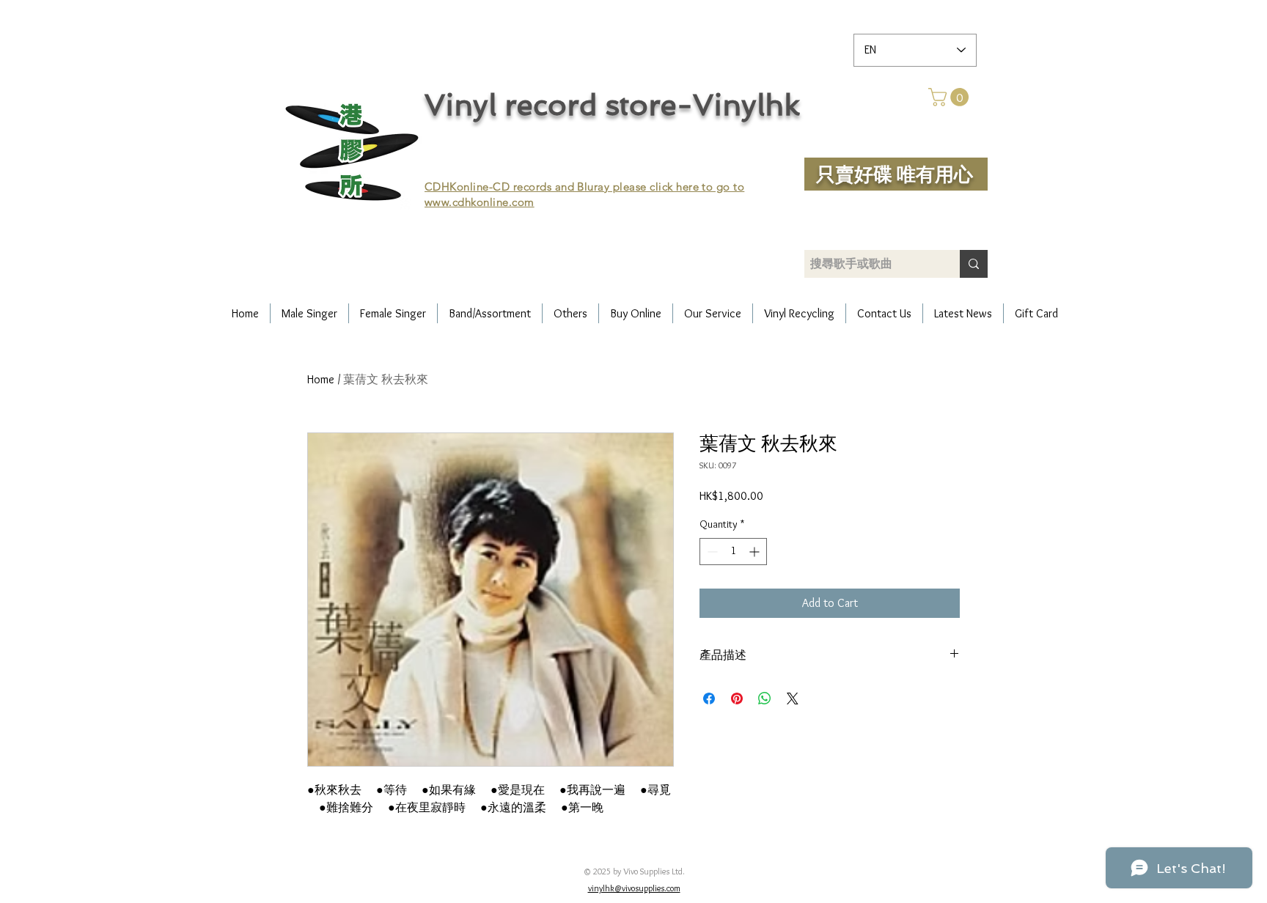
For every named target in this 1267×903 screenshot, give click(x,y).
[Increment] (755, 551)
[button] (950, 97)
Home (320, 379)
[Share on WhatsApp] (765, 698)
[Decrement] (711, 551)
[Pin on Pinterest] (737, 698)
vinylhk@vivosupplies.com (634, 887)
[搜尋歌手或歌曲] (974, 264)
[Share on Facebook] (709, 698)
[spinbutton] (733, 551)
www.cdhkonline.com (480, 202)
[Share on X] (792, 698)
